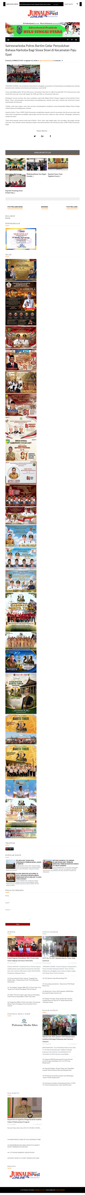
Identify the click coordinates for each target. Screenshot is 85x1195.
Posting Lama (72, 207)
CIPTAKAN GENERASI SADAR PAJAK (22, 1152)
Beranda (44, 207)
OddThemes (60, 1190)
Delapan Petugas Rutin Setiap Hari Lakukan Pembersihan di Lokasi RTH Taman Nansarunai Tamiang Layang (57, 1000)
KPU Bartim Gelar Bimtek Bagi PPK (55, 978)
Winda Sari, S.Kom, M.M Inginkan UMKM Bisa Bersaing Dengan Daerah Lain (57, 992)
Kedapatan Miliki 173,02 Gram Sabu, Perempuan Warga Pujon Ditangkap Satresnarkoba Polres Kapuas (23, 1004)
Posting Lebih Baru (15, 207)
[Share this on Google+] (42, 136)
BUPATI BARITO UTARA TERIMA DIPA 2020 (24, 1158)
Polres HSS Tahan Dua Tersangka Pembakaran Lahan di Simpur (28, 862)
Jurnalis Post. (40, 1190)
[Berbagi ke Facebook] (50, 136)
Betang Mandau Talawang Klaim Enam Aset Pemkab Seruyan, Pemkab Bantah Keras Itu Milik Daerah (65, 863)
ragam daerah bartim (46, 60)
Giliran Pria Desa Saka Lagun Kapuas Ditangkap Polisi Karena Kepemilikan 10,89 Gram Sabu (23, 995)
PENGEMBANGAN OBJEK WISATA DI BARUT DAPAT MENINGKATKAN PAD (23, 1146)
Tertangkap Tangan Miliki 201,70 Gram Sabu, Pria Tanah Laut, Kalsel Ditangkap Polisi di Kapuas (24, 988)
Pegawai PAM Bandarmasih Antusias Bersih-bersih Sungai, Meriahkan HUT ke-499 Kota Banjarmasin (57, 1061)
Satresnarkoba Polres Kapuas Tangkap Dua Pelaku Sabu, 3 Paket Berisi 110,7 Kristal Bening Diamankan (22, 980)
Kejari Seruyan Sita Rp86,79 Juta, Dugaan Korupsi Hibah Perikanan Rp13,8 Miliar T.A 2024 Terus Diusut (28, 876)
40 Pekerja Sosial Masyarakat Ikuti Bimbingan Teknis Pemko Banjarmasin (57, 1076)
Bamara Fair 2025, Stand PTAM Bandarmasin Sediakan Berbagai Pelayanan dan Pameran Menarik (58, 1039)
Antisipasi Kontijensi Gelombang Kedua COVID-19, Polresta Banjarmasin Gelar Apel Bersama (59, 1084)
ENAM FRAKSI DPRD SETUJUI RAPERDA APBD (25, 1139)
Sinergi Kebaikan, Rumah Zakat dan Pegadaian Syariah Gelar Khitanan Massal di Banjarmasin (58, 1069)
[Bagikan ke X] (34, 136)
